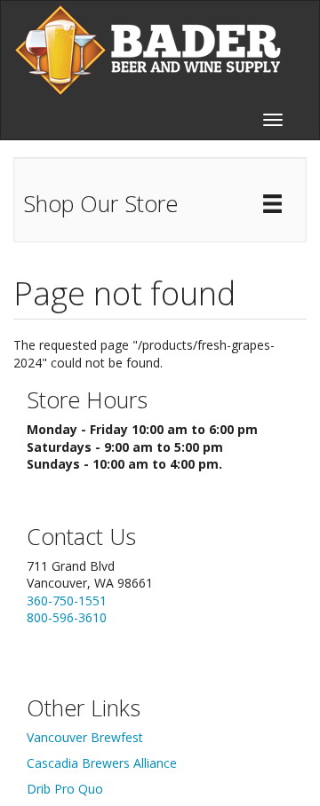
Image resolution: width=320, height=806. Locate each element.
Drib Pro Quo (65, 788)
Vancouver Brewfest (85, 737)
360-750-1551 (67, 600)
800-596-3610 (67, 617)
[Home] (147, 50)
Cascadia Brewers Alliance (102, 763)
